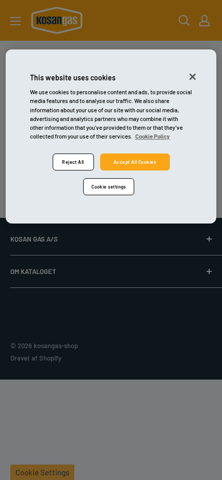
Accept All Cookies (135, 162)
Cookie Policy (152, 136)
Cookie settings (108, 187)
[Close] (192, 76)
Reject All (73, 162)
